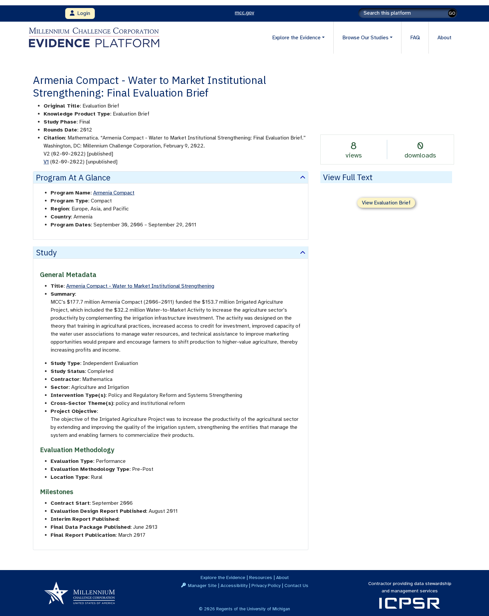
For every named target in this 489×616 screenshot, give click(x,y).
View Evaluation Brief (386, 202)
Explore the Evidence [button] (296, 37)
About (444, 37)
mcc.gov (244, 12)
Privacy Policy (265, 585)
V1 (46, 161)
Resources (260, 577)
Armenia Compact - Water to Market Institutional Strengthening (140, 286)
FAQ (415, 37)
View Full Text (348, 177)
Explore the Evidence (223, 577)
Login (82, 13)
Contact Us (296, 585)
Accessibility (234, 585)
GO (452, 13)
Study (46, 252)
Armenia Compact (113, 192)
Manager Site (202, 585)
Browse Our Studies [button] (365, 37)
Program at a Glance (73, 177)
